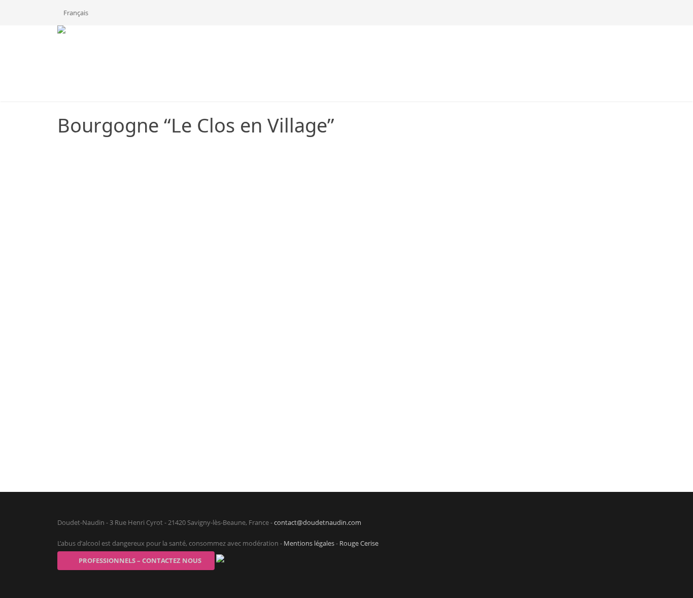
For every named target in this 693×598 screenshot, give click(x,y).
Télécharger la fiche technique (506, 153)
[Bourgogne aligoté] (623, 466)
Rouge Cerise (358, 543)
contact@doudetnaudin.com (317, 522)
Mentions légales (309, 543)
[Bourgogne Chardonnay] (70, 466)
